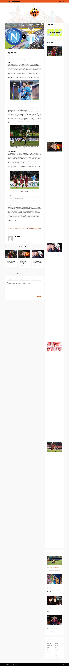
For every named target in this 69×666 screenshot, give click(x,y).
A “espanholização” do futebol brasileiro (52, 586)
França (48, 651)
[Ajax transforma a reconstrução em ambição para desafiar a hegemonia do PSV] (38, 254)
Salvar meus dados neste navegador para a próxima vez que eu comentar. (20, 283)
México (56, 655)
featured (26, 228)
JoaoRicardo (17, 236)
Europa (56, 649)
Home (9, 1)
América (56, 643)
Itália (8, 55)
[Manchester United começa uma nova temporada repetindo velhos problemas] (24, 254)
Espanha (48, 649)
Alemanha (49, 643)
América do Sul (49, 645)
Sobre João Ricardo (16, 1)
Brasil (48, 593)
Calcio (16, 228)
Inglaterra (22, 265)
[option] (11, 258)
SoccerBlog (39, 228)
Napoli (31, 228)
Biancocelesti (12, 228)
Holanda (34, 265)
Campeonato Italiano (20, 228)
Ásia (48, 647)
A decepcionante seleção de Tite (53, 567)
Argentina (56, 645)
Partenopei (35, 228)
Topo (63, 664)
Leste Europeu (49, 655)
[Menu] (6, 1)
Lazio (29, 228)
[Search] (63, 1)
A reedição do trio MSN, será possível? (54, 626)
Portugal (56, 657)
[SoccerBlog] (34, 12)
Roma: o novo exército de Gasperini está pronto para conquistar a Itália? (11, 261)
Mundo (48, 657)
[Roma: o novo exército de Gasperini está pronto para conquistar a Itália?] (11, 254)
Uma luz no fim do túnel (51, 607)
